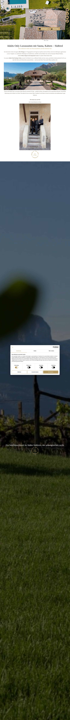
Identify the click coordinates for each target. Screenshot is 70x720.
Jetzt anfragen (35, 154)
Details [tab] (35, 350)
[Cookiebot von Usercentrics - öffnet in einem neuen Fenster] (53, 347)
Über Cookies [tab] (51, 350)
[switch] (28, 367)
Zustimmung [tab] (18, 350)
